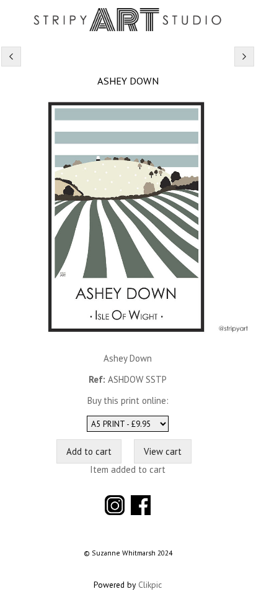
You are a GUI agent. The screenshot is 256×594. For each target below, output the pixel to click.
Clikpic (150, 584)
